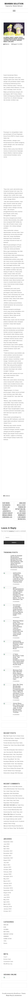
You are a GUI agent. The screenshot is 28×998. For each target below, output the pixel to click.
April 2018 (6, 902)
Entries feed (7, 959)
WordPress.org (8, 964)
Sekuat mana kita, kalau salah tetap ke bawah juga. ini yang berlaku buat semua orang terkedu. (18, 708)
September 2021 (8, 858)
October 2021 (7, 855)
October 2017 (7, 911)
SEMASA (7, 496)
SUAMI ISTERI (8, 938)
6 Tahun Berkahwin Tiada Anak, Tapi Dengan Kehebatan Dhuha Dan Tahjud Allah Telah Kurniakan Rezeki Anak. (18, 659)
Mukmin (7, 44)
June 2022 (7, 844)
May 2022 (6, 846)
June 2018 (7, 897)
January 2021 (7, 867)
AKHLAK (6, 924)
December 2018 (8, 888)
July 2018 (6, 895)
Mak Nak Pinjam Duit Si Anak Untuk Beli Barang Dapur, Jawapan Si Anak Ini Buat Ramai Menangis (14, 738)
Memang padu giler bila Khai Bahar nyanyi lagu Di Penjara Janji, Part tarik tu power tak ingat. (18, 674)
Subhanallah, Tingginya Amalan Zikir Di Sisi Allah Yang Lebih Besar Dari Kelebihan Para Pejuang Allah (18, 577)
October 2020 (7, 869)
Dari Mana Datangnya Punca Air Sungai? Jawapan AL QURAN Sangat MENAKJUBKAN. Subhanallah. (7, 510)
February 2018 (8, 906)
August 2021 (7, 860)
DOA (5, 927)
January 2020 (7, 874)
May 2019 (6, 879)
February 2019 (8, 883)
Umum (5, 943)
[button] (14, 11)
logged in (11, 531)
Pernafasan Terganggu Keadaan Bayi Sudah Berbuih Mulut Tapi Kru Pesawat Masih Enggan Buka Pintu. (18, 610)
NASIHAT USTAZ (8, 934)
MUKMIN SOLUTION (14, 4)
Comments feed (8, 961)
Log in (5, 957)
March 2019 (7, 881)
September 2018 (8, 890)
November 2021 (8, 853)
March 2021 (7, 865)
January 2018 (7, 909)
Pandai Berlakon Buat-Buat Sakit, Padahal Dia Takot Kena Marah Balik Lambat (14, 745)
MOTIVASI (6, 931)
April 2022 (6, 848)
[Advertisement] (14, 60)
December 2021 (8, 851)
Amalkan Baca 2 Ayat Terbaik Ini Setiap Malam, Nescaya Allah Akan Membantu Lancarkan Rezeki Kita (20, 511)
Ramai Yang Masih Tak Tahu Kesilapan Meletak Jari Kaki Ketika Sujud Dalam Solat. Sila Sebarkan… (13, 761)
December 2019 (8, 876)
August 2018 (7, 892)
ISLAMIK (6, 929)
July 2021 (6, 862)
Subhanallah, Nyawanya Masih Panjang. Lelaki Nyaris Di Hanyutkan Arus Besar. (18, 645)
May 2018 (6, 899)
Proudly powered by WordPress (11, 993)
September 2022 (8, 841)
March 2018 (7, 904)
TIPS (5, 941)
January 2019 (7, 885)
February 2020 (8, 872)
